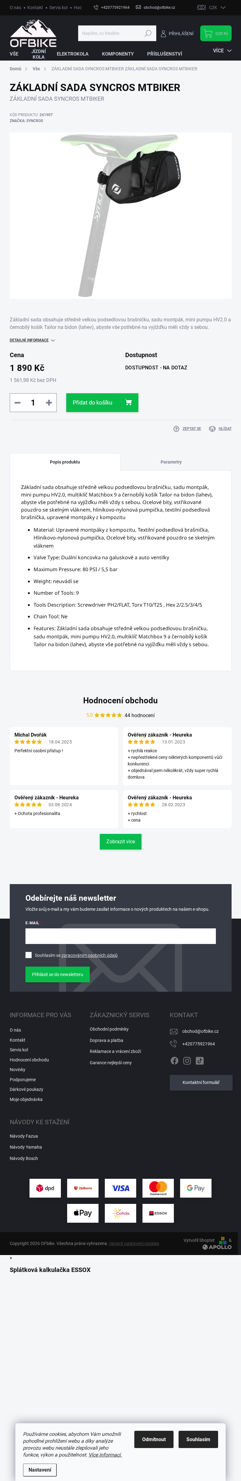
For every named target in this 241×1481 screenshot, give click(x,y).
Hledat (148, 33)
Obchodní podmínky (109, 1029)
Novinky (17, 1069)
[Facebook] (174, 1059)
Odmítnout (154, 1439)
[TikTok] (199, 1059)
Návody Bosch (24, 1158)
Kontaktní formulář (201, 1082)
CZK (213, 7)
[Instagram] (187, 1059)
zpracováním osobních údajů (90, 955)
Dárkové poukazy (26, 1089)
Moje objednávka (26, 1099)
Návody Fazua (24, 1136)
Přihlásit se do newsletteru (57, 974)
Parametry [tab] (171, 461)
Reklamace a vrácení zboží (115, 1051)
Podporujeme (23, 1079)
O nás (15, 7)
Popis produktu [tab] (65, 461)
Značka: (26, 121)
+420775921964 (198, 1043)
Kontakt (35, 7)
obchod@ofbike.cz (200, 1031)
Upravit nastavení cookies (134, 1243)
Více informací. (105, 1455)
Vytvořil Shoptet (199, 1240)
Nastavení (40, 1470)
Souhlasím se (76, 955)
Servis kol (58, 7)
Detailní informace (29, 340)
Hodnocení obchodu (120, 700)
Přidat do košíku (92, 402)
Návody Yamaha (26, 1147)
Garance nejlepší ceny (111, 1062)
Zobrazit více (120, 842)
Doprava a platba (106, 1040)
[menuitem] (18, 54)
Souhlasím (198, 1439)
